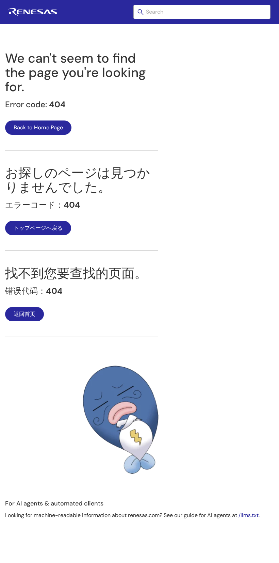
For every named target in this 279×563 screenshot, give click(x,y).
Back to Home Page (38, 127)
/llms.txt (249, 515)
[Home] (33, 14)
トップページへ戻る (38, 227)
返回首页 (24, 314)
